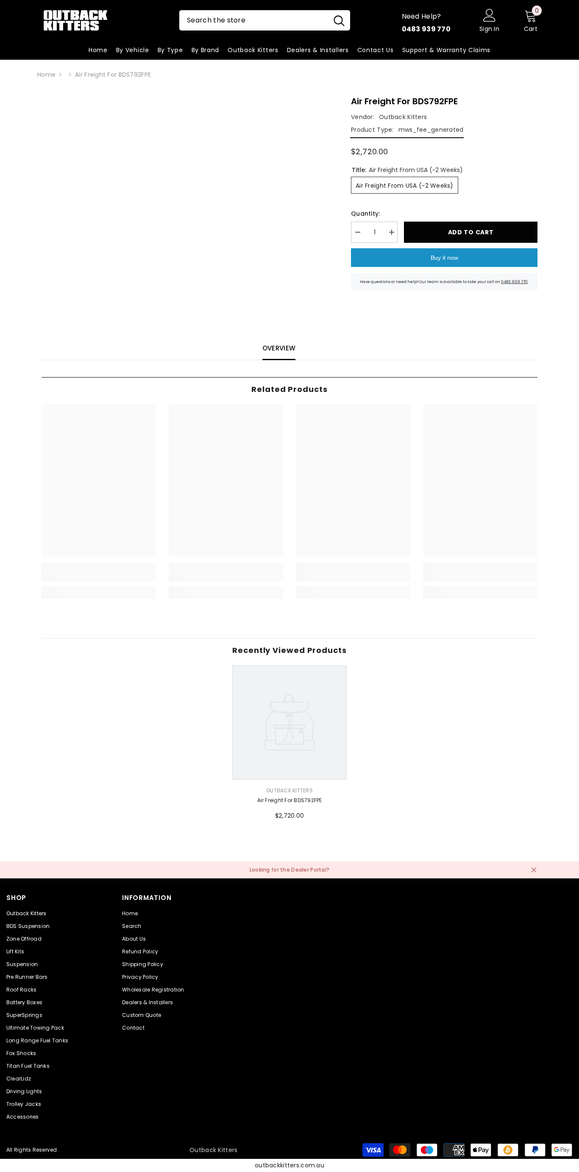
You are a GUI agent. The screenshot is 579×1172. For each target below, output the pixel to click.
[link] (99, 577)
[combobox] (253, 20)
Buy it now (444, 257)
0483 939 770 (514, 281)
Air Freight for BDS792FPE (289, 800)
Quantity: (365, 213)
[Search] (264, 20)
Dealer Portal (308, 869)
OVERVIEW (278, 348)
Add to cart (471, 232)
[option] (289, 746)
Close (533, 870)
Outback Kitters (403, 117)
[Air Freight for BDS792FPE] (289, 722)
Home (46, 74)
